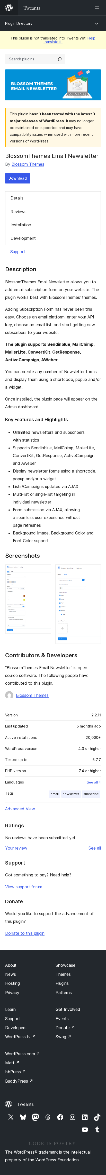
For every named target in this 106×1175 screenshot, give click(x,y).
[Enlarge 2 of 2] (93, 571)
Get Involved (68, 1009)
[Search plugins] (60, 59)
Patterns (64, 992)
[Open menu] (98, 7)
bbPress (15, 1071)
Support (17, 251)
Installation (21, 224)
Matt (12, 1062)
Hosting (12, 983)
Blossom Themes (28, 164)
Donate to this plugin (25, 933)
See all (95, 848)
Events (62, 1018)
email (54, 794)
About (10, 965)
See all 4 (94, 782)
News (10, 974)
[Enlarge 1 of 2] (44, 571)
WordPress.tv (20, 1036)
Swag (63, 1036)
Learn (10, 1009)
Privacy (12, 992)
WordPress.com (22, 1053)
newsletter (71, 794)
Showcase (65, 965)
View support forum (23, 886)
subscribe (91, 794)
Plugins (62, 983)
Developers (15, 1027)
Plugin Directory (18, 23)
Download (17, 178)
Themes (63, 974)
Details (17, 198)
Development (23, 238)
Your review (16, 848)
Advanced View (20, 808)
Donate (65, 1027)
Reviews (18, 211)
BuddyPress (19, 1081)
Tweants (25, 1104)
